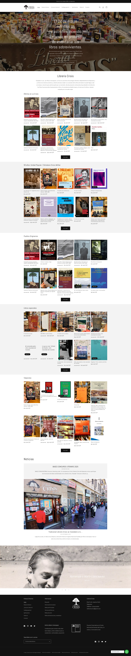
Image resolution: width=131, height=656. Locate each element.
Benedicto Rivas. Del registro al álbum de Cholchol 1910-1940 (81, 120)
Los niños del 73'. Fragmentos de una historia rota (32, 191)
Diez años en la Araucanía (96, 262)
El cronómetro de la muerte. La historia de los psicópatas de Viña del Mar (49, 396)
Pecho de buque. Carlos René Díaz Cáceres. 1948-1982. (48, 191)
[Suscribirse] (49, 641)
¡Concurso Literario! (28, 607)
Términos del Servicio (49, 610)
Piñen (92, 147)
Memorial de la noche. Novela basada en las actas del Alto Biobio (82, 334)
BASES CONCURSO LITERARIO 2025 (65, 466)
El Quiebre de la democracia (63, 190)
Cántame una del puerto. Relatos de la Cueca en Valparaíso (31, 439)
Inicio (25, 602)
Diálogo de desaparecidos (96, 190)
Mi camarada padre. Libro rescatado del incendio (30, 348)
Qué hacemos (27, 612)
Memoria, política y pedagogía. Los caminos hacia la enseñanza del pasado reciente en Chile (48, 220)
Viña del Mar (76, 405)
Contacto (26, 618)
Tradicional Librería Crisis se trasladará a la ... (65, 532)
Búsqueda (47, 602)
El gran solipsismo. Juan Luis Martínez (47, 439)
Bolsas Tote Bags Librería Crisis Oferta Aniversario (64, 120)
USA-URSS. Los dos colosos (46, 333)
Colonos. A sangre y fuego (46, 262)
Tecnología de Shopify (37, 652)
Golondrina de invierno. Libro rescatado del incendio (97, 334)
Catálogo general (27, 610)
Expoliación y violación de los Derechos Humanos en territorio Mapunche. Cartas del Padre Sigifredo (49, 149)
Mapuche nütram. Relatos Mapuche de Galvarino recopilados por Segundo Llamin (49, 291)
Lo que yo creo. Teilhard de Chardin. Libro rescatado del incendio (48, 348)
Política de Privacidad (49, 607)
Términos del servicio (66, 652)
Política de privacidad (56, 652)
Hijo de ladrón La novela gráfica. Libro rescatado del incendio (99, 120)
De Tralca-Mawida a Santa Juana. (81, 290)
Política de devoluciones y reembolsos (53, 615)
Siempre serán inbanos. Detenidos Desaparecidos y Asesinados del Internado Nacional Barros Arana (98, 220)
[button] (66, 7)
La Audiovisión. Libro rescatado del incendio (64, 362)
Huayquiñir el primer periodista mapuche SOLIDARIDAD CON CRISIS (31, 120)
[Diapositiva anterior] (62, 590)
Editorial (26, 615)
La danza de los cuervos (79, 219)
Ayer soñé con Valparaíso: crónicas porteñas (64, 441)
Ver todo (65, 157)
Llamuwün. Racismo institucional (31, 147)
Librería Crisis (29, 652)
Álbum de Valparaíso (95, 442)
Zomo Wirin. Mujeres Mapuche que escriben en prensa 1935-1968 (48, 120)
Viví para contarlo (78, 190)
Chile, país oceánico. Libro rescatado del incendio (82, 362)
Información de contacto (50, 604)
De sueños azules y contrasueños (98, 290)
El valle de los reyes (28, 333)
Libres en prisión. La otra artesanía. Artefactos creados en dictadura (31, 219)
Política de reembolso (46, 652)
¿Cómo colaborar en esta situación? (66, 62)
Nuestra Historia (27, 604)
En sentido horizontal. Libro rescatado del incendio (63, 148)
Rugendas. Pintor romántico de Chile (98, 362)
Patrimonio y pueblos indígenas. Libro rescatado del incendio (82, 148)
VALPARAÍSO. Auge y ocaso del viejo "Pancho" (81, 443)
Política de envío (48, 612)
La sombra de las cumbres (62, 333)
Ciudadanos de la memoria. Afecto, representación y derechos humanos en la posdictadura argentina (65, 220)
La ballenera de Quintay (62, 399)
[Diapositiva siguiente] (69, 590)
